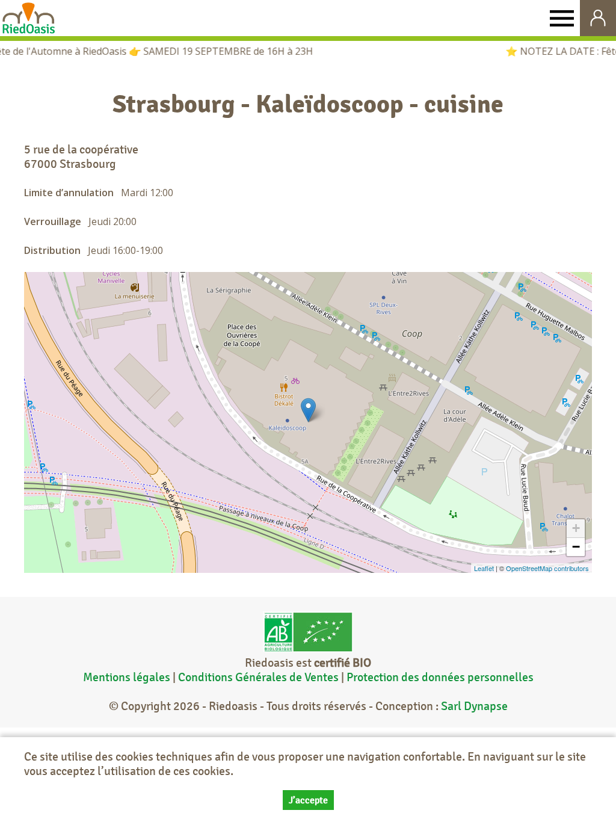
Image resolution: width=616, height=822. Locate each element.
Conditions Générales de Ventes (259, 677)
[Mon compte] (598, 18)
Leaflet (484, 568)
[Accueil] (28, 18)
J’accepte (308, 800)
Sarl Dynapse (474, 706)
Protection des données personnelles (440, 677)
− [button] (576, 546)
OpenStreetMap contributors (547, 568)
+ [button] (576, 528)
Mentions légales (126, 677)
